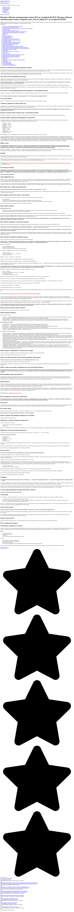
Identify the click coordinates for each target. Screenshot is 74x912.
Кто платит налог (6, 53)
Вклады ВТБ (69, 22)
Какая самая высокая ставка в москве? (10, 44)
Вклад (1, 547)
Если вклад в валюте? (7, 35)
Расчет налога (5, 57)
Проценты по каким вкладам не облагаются (11, 55)
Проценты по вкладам (4, 3)
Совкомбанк (5, 60)
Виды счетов (5, 33)
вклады (4, 547)
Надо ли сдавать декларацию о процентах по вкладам (13, 54)
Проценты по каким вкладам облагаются (11, 56)
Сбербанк (5, 58)
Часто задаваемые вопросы (8, 36)
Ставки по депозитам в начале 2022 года (11, 30)
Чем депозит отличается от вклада (9, 65)
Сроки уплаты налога (7, 62)
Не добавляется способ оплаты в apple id (8, 903)
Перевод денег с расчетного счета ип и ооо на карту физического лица (14, 887)
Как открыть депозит (7, 40)
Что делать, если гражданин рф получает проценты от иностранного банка (17, 28)
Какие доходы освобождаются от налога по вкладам (13, 46)
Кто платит (5, 52)
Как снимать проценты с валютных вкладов (11, 42)
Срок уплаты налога (7, 61)
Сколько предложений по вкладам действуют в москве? (14, 59)
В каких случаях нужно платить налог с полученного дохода (15, 31)
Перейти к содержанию (5, 0)
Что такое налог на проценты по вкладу (10, 27)
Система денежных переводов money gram (8, 899)
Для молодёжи (5, 10)
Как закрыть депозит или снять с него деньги (12, 39)
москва (7, 547)
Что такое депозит (6, 29)
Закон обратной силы (7, 37)
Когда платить (5, 50)
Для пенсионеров (6, 12)
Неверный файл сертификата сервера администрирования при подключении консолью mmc (18, 883)
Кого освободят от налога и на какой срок (11, 51)
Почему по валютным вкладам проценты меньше (12, 26)
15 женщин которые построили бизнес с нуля (9, 906)
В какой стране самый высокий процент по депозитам (13, 32)
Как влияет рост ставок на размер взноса (11, 38)
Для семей (5, 11)
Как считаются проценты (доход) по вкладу (11, 43)
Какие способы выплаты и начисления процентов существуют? (15, 47)
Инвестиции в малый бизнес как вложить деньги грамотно (12, 895)
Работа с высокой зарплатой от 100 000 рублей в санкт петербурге (13, 892)
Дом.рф (4, 34)
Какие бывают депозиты (7, 45)
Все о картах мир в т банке (5, 879)
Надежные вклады (6, 8)
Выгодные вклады (6, 7)
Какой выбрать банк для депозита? (9, 49)
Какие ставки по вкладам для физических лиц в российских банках (16, 48)
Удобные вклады (6, 9)
